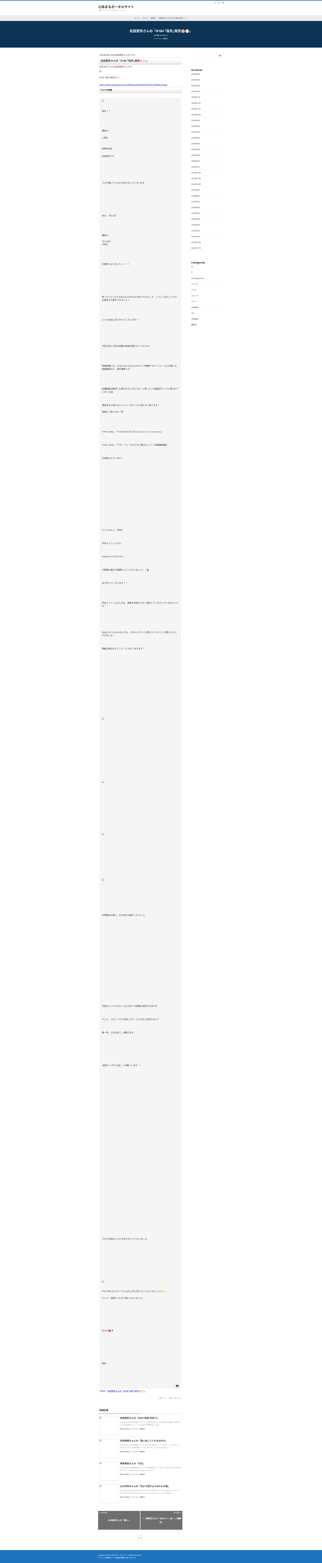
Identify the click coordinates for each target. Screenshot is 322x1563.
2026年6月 (195, 85)
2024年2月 (195, 161)
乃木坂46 (194, 307)
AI (192, 266)
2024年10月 (196, 114)
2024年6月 (195, 138)
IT (192, 272)
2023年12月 (196, 172)
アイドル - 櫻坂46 (162, 39)
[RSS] (215, 2)
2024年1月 (195, 167)
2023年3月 (195, 225)
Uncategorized (197, 278)
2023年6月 (195, 207)
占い (193, 313)
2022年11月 (196, 248)
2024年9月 (195, 120)
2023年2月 (195, 230)
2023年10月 (196, 184)
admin (179, 1398)
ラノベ (193, 301)
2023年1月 (195, 236)
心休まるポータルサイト (116, 7)
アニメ (193, 290)
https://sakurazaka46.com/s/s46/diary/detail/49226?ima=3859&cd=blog (133, 84)
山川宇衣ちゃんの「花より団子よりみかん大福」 (145, 1486)
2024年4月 (195, 149)
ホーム (140, 1538)
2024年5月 (195, 143)
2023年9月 (195, 190)
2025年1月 (195, 97)
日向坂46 (194, 319)
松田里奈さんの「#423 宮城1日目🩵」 (139, 1417)
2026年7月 (195, 80)
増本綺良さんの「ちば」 (132, 1463)
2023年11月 (196, 178)
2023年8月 (195, 196)
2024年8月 (195, 126)
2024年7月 (195, 132)
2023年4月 (195, 219)
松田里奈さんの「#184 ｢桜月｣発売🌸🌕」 (126, 1391)
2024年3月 (195, 155)
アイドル (194, 284)
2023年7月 (195, 201)
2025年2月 (195, 91)
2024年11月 (196, 109)
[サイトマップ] (219, 2)
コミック (194, 295)
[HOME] (223, 2)
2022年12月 (196, 242)
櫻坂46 (194, 324)
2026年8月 (195, 74)
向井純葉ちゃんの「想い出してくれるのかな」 (143, 1440)
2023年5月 (195, 213)
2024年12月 (196, 103)
